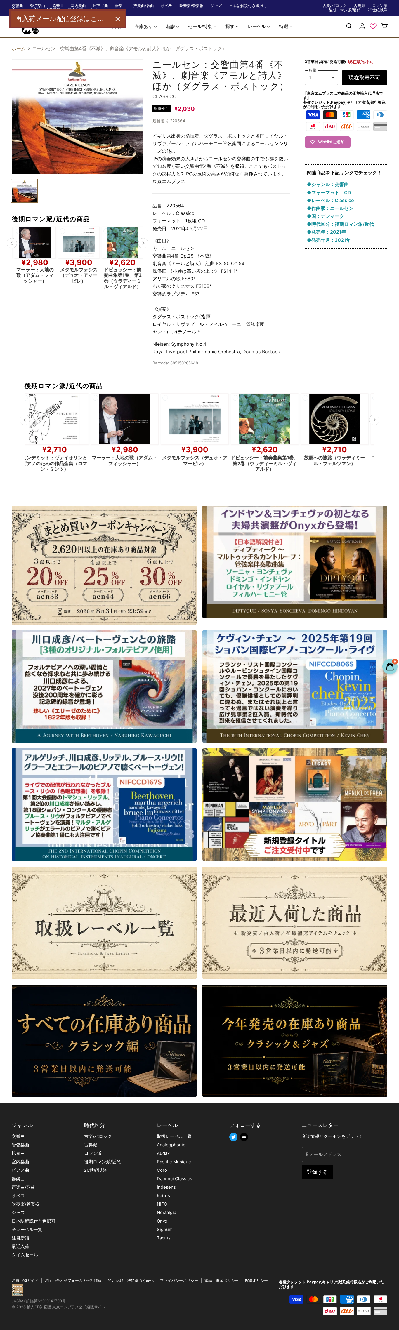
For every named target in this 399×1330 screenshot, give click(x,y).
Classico (164, 96)
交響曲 (17, 6)
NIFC (162, 1204)
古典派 (359, 6)
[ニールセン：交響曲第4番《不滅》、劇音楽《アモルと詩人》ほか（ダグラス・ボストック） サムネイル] (24, 190)
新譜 (171, 26)
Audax (163, 1153)
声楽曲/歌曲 (143, 6)
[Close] (117, 19)
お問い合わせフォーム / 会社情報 (73, 1280)
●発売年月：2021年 (329, 240)
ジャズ (216, 6)
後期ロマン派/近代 (344, 10)
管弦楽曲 (37, 6)
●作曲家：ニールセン (330, 208)
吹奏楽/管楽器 (191, 6)
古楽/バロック (334, 6)
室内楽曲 (78, 6)
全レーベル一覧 (27, 1229)
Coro (162, 1170)
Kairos (163, 1195)
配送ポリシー (256, 1280)
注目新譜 (20, 1238)
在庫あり (144, 26)
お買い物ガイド (25, 1280)
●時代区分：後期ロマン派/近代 (340, 224)
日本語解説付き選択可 (248, 6)
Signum (165, 1229)
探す (230, 26)
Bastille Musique (174, 1161)
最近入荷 (20, 1246)
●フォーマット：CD (329, 192)
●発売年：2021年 (326, 232)
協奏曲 (58, 6)
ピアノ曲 (100, 6)
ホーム (19, 48)
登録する (317, 1172)
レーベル (257, 26)
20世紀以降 (377, 10)
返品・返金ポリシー (221, 1280)
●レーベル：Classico (330, 200)
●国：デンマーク (325, 216)
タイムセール (25, 1255)
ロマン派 (379, 6)
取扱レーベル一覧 (174, 1136)
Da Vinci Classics (174, 1178)
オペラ (166, 6)
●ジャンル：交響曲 (328, 184)
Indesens (166, 1187)
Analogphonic (171, 1145)
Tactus (164, 1238)
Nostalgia (166, 1212)
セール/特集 (200, 26)
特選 (284, 26)
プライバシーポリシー (179, 1280)
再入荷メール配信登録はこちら (63, 18)
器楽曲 (120, 6)
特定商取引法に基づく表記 (131, 1280)
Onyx (162, 1221)
